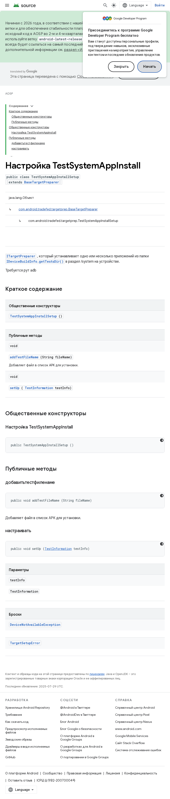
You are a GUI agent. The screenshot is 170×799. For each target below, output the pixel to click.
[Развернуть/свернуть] (32, 106)
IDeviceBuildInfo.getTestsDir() (35, 261)
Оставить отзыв (20, 780)
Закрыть (121, 66)
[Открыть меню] (7, 5)
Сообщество (52, 773)
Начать (149, 66)
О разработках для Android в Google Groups (81, 748)
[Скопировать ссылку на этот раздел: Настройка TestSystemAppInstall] (78, 427)
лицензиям (96, 674)
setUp (14, 388)
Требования (13, 715)
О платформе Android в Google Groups (77, 737)
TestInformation (39, 388)
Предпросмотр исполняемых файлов (26, 730)
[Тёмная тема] (161, 440)
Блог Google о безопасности (81, 729)
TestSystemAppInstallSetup (33, 316)
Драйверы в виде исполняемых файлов (27, 748)
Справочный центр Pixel (132, 715)
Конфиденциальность (140, 773)
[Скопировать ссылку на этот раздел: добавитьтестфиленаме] (60, 482)
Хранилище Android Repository (27, 708)
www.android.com (128, 729)
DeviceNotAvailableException (35, 625)
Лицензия (113, 773)
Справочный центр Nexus (133, 722)
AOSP (9, 93)
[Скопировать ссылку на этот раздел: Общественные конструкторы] (92, 414)
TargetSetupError (25, 643)
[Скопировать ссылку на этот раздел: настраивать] (36, 531)
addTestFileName (24, 357)
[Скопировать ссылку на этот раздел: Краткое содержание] (68, 289)
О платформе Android (21, 773)
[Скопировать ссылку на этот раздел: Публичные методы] (62, 469)
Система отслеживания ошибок (138, 750)
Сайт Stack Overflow (130, 743)
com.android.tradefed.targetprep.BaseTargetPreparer (58, 209)
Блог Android (69, 722)
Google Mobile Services (131, 736)
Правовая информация (84, 773)
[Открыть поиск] (105, 5)
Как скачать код (17, 722)
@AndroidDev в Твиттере (78, 715)
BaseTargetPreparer (41, 182)
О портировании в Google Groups (84, 757)
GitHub (10, 757)
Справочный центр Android (135, 708)
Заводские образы (18, 739)
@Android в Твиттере (75, 708)
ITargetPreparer (20, 256)
